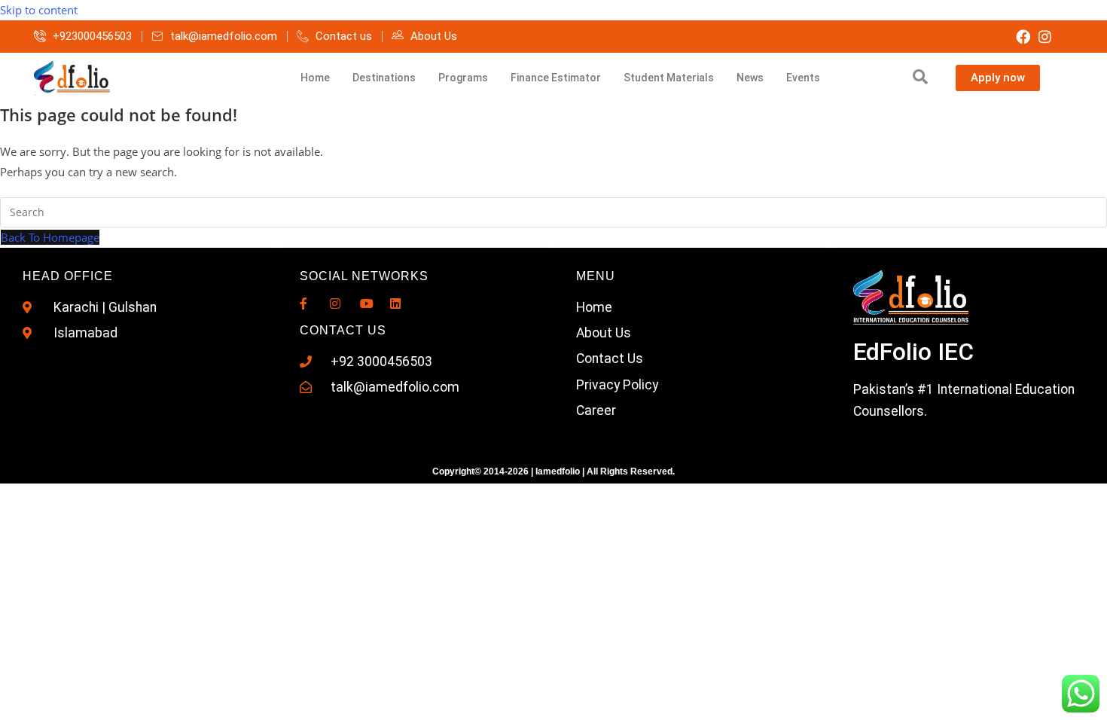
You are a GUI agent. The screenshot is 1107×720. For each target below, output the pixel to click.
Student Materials (669, 78)
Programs (463, 78)
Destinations (384, 78)
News (750, 78)
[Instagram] (1045, 36)
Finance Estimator (556, 78)
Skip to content (39, 9)
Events (803, 78)
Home (315, 78)
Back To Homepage (50, 237)
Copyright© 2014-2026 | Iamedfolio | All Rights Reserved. (553, 471)
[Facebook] (1023, 36)
